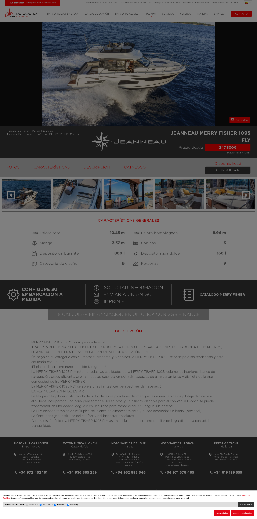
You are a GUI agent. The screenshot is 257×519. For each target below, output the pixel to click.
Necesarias (33, 505)
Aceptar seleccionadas (242, 513)
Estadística (61, 505)
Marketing (74, 505)
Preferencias (48, 505)
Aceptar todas (222, 513)
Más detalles (245, 505)
